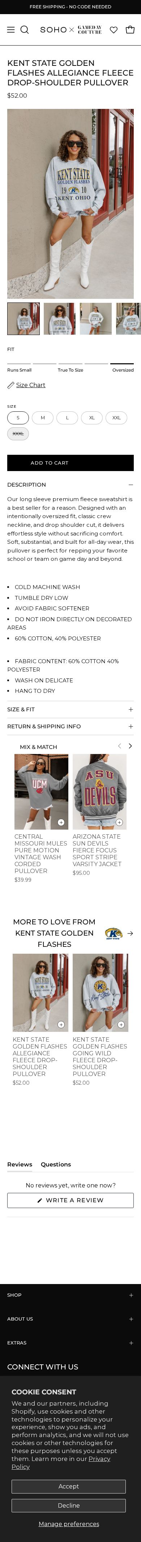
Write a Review (89, 1202)
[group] (70, 7)
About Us (20, 1319)
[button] (24, 30)
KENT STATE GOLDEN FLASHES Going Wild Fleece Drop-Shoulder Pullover (100, 1056)
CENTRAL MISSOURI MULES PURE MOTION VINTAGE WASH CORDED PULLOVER (40, 853)
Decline (69, 1505)
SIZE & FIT (21, 709)
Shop (14, 1295)
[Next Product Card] (130, 746)
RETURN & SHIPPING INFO (44, 726)
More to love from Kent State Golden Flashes (54, 933)
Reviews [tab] (19, 1166)
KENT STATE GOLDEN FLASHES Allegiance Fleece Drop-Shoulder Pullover (40, 1056)
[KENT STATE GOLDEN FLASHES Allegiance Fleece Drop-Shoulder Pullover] (23, 318)
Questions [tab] (56, 1166)
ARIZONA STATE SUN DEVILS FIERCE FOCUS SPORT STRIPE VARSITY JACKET (97, 850)
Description (26, 484)
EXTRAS (16, 1343)
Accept (69, 1486)
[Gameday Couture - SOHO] (71, 30)
